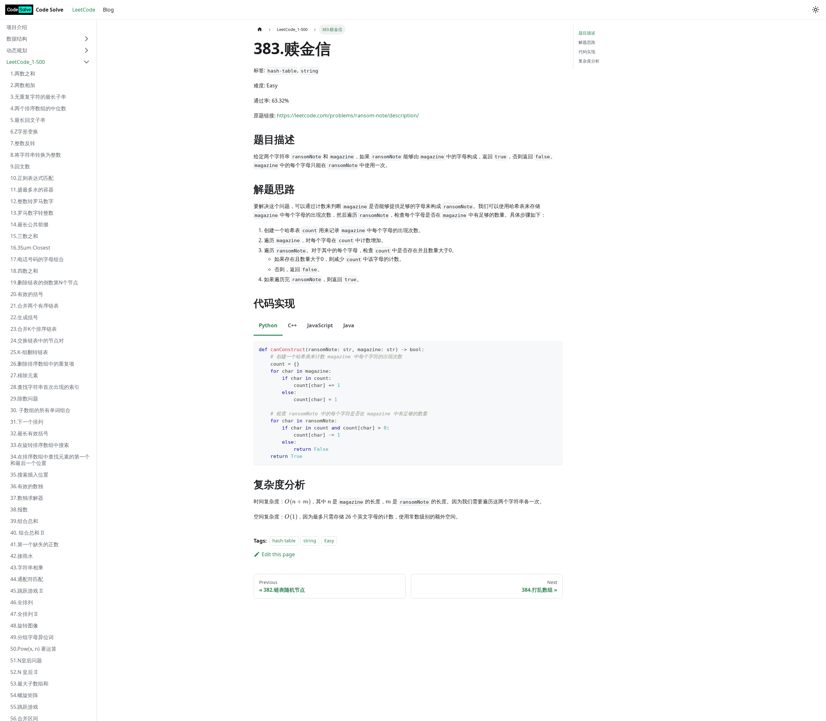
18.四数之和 (24, 270)
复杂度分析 (589, 61)
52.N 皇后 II (23, 672)
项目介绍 (16, 27)
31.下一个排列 (26, 421)
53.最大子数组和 (29, 683)
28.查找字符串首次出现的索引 (44, 386)
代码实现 (587, 51)
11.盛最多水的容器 (32, 189)
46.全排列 (21, 602)
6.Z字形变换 (24, 131)
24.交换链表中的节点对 (37, 340)
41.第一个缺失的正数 (34, 544)
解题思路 (587, 42)
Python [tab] (268, 325)
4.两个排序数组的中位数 (38, 108)
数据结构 (16, 38)
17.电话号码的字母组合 (37, 259)
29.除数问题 (24, 398)
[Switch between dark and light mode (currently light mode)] (816, 10)
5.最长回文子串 (27, 119)
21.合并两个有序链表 (34, 305)
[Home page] (260, 30)
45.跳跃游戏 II (26, 590)
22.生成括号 (24, 317)
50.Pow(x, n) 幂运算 (33, 648)
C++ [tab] (292, 325)
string (309, 541)
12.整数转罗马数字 (32, 201)
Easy (329, 541)
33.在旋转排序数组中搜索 (39, 445)
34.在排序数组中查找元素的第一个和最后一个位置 (50, 460)
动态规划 (16, 50)
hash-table (284, 541)
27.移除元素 (24, 375)
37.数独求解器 (26, 497)
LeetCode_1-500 (25, 61)
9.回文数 (20, 166)
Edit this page (278, 554)
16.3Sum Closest (30, 247)
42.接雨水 (21, 555)
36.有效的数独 (26, 486)
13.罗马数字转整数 (32, 212)
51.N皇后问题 (26, 660)
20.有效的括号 (26, 294)
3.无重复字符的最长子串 (38, 96)
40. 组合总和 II (27, 532)
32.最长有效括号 (29, 433)
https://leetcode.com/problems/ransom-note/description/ (348, 115)
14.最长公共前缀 (29, 224)
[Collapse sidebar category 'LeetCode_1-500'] (86, 62)
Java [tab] (348, 325)
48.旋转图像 (24, 625)
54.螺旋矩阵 (24, 695)
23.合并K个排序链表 (33, 328)
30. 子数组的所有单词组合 (40, 410)
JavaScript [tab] (320, 325)
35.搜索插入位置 (29, 474)
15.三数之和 (24, 236)
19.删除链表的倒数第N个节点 (44, 282)
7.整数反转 (22, 143)
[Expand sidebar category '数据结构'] (86, 39)
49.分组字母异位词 (32, 637)
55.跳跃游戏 (24, 706)
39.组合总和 (24, 521)
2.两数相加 (22, 85)
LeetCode (83, 9)
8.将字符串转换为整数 (35, 154)
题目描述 (587, 33)
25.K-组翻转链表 (29, 352)
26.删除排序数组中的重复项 (42, 363)
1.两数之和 (22, 73)
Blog (108, 9)
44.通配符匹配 (26, 579)
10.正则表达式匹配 (32, 178)
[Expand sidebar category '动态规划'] (86, 50)
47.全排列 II (23, 613)
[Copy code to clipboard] (554, 348)
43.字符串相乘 (26, 567)
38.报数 (19, 509)
